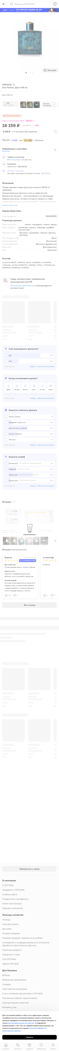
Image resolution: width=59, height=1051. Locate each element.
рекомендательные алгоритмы (21, 1023)
